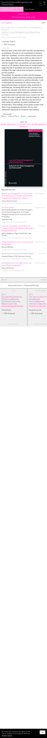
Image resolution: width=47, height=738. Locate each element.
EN (44, 5)
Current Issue (7, 9)
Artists (23, 116)
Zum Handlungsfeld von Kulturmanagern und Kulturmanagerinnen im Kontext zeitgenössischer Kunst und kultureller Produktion (17, 212)
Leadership (32, 116)
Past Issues (29, 9)
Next (45, 285)
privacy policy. (7, 735)
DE (44, 2)
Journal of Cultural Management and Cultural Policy (21, 32)
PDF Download (9, 44)
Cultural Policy (13, 116)
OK (42, 732)
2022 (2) (23, 124)
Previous (2, 285)
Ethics (4, 116)
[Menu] (40, 3)
